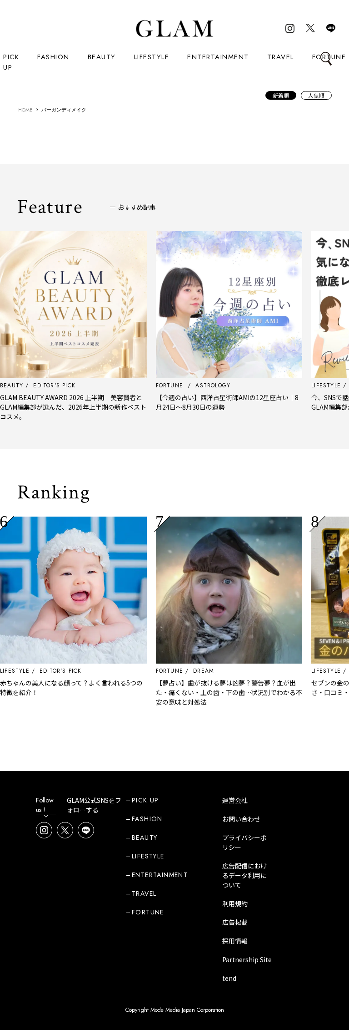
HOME (25, 109)
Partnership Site (247, 959)
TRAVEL (280, 57)
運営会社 (235, 800)
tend (229, 978)
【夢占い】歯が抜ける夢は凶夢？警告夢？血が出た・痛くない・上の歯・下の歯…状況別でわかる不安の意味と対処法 (208, 692)
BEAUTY (102, 57)
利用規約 (235, 903)
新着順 (281, 95)
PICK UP (11, 62)
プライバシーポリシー (244, 842)
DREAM (183, 671)
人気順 (316, 95)
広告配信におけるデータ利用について (244, 875)
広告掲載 (235, 922)
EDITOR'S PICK (40, 671)
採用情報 (235, 940)
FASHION (53, 57)
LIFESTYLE (152, 57)
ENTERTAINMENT (218, 57)
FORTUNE (149, 671)
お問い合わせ (241, 818)
